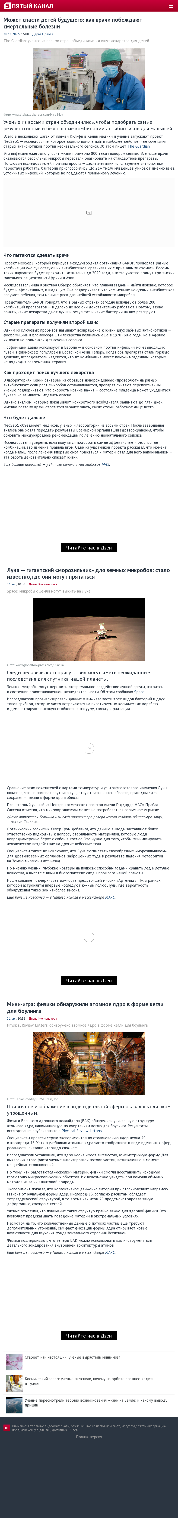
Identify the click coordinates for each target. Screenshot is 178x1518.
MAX (105, 464)
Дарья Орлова (42, 34)
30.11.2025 (11, 34)
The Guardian (138, 146)
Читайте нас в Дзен (89, 547)
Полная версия (89, 1436)
